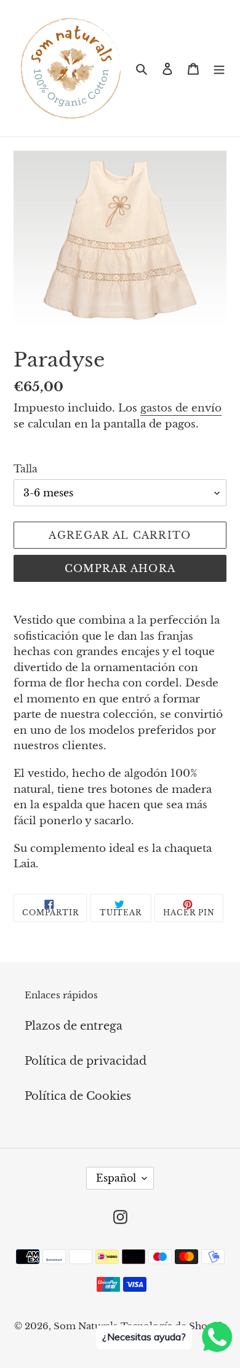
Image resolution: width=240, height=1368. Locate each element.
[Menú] (219, 68)
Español (116, 1178)
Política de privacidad (85, 1061)
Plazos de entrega (73, 1026)
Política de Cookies (78, 1096)
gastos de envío (181, 408)
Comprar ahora (120, 568)
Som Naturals (86, 1326)
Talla (26, 469)
